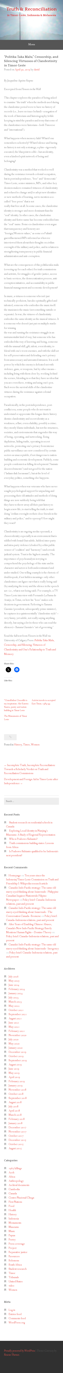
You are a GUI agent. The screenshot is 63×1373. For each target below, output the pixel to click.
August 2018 (15, 1102)
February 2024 (17, 989)
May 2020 (14, 1043)
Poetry (12, 1239)
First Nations (15, 1202)
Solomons (14, 1260)
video (11, 1286)
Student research (18, 1269)
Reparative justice (18, 1252)
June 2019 (14, 1069)
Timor (26, 744)
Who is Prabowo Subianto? (23, 839)
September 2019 (18, 1060)
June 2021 (14, 1023)
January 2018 (16, 1123)
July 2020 (13, 1039)
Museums (14, 1227)
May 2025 (14, 981)
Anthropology (16, 1181)
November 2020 (17, 1035)
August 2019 (15, 1064)
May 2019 (14, 1073)
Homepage (15, 875)
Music (12, 1231)
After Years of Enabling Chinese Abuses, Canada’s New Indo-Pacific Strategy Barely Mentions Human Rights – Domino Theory (29, 928)
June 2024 (14, 985)
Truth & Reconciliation (31, 9)
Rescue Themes (11, 1355)
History (18, 744)
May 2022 (14, 1006)
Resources (14, 1256)
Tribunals (14, 1277)
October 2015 (16, 1144)
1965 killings (15, 1168)
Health (12, 1210)
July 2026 (13, 976)
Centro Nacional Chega (21, 1198)
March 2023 (15, 1002)
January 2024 (16, 993)
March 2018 (15, 1115)
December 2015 (17, 1140)
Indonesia (14, 1218)
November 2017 (17, 1131)
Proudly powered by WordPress (19, 1351)
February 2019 (17, 1081)
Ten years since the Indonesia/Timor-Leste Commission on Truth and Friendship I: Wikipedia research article (32, 879)
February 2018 (17, 1119)
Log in (12, 1310)
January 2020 (16, 1048)
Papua (12, 1235)
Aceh (11, 1172)
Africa (12, 1177)
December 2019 (17, 1052)
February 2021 (17, 1031)
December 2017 (17, 1127)
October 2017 (16, 1136)
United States (16, 1281)
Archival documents (19, 1185)
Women (35, 744)
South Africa (15, 1265)
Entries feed (15, 1314)
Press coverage (17, 1244)
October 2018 (16, 1094)
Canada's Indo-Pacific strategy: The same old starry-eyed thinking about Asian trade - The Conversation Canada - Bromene (31, 912)
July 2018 (13, 1106)
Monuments (15, 1223)
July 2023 (13, 997)
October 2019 (16, 1056)
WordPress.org (17, 1322)
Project (12, 1248)
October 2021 (16, 1010)
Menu (31, 44)
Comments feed (17, 1318)
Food (11, 1206)
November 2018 (17, 1090)
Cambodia (14, 1189)
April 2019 (14, 1077)
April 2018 (14, 1111)
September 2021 (18, 1014)
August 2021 (15, 1018)
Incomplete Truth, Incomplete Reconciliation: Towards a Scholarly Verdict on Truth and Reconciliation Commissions (29, 769)
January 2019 (16, 1085)
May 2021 (14, 1027)
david (36, 69)
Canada (13, 1193)
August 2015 (15, 1148)
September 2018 (18, 1098)
